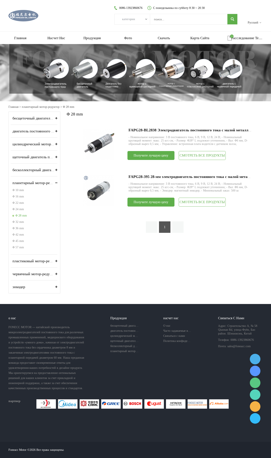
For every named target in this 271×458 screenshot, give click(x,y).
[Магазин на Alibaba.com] (219, 404)
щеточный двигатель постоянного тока (44, 157)
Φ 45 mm (18, 241)
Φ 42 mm (18, 234)
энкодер (18, 287)
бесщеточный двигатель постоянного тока (47, 118)
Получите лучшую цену (151, 155)
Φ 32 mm (18, 221)
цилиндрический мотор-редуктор (39, 144)
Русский (253, 22)
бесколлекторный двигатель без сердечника (48, 170)
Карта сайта (199, 38)
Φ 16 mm (18, 196)
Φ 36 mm (18, 228)
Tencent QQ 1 (255, 359)
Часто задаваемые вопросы (177, 330)
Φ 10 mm (18, 190)
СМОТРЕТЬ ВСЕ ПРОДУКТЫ (202, 155)
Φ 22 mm (18, 202)
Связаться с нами (174, 335)
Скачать (164, 38)
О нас (166, 325)
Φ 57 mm (18, 247)
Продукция (92, 38)
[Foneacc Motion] (197, 404)
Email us (255, 406)
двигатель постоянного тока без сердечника (48, 131)
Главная (20, 38)
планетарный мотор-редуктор (40, 106)
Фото (128, 38)
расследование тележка (247, 38)
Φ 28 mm (68, 106)
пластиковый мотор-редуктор (36, 261)
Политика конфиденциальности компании (177, 341)
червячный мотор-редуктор (34, 274)
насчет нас (56, 38)
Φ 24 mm (18, 209)
